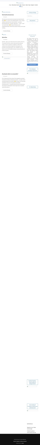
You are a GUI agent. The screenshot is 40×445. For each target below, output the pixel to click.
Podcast (23, 4)
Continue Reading (6, 30)
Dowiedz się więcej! (32, 64)
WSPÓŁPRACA (30, 423)
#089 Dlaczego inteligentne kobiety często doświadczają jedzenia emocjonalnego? (32, 264)
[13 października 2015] (6, 11)
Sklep (20, 4)
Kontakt (36, 4)
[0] (19, 6)
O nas (10, 4)
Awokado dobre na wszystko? (10, 74)
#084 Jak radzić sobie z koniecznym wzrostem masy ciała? (32, 304)
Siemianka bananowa (8, 14)
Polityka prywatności (23, 441)
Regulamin (18, 441)
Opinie (26, 4)
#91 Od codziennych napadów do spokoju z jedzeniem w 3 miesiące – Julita (32, 250)
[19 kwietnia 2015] (13, 64)
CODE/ (23, 443)
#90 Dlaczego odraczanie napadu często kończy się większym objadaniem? (31, 257)
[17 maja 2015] (4, 34)
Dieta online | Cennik (15, 4)
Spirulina (4, 37)
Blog (29, 4)
